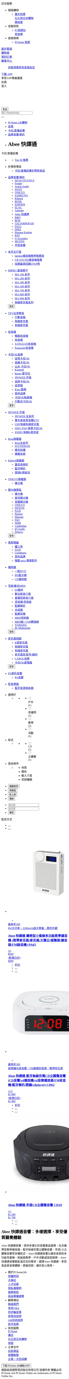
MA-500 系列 (22, 286)
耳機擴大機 (21, 501)
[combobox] (34, 113)
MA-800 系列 (22, 294)
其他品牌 (20, 393)
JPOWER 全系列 (24, 416)
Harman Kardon (23, 232)
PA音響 (19, 677)
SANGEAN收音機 (25, 344)
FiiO (17, 520)
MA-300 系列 (22, 282)
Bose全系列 (21, 443)
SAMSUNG (21, 195)
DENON (19, 508)
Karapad (19, 369)
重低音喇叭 (21, 464)
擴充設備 (20, 450)
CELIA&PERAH (24, 223)
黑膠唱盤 (13, 542)
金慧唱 (19, 385)
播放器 (12, 567)
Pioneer (19, 514)
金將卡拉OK (22, 381)
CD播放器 (21, 579)
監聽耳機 (20, 613)
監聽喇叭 (20, 605)
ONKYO (20, 192)
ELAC (18, 207)
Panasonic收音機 (24, 347)
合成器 (19, 609)
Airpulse (19, 210)
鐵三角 (19, 546)
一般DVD (20, 571)
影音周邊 (13, 684)
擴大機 (19, 483)
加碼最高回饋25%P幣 (27, 263)
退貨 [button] (21, 67)
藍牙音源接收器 (24, 688)
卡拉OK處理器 (23, 662)
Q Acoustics (21, 238)
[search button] (2, 116)
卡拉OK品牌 (15, 354)
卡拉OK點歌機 (23, 397)
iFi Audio (20, 529)
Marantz (19, 517)
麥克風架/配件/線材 (26, 654)
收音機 (12, 332)
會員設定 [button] (29, 67)
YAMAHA (21, 625)
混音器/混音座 (23, 601)
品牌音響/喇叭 (16, 177)
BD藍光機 (21, 575)
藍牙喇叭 (20, 468)
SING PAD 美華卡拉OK (29, 428)
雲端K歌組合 (22, 472)
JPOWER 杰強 (23, 377)
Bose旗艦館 (14, 439)
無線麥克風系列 (24, 302)
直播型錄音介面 (24, 597)
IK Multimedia (22, 628)
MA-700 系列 (22, 290)
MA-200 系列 (22, 278)
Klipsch (19, 198)
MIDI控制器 (22, 617)
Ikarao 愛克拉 (22, 373)
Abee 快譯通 (22, 214)
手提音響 (20, 245)
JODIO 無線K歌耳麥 (27, 432)
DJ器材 (19, 589)
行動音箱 (20, 317)
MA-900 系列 (22, 298)
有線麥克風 (21, 325)
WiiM (18, 523)
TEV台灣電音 (16, 313)
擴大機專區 (14, 489)
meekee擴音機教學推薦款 (29, 255)
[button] (34, 22)
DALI (18, 226)
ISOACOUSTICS (24, 180)
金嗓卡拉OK (22, 358)
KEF (17, 235)
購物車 (5, 52)
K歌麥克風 (21, 642)
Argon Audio (22, 186)
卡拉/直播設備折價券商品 (30, 170)
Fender (18, 183)
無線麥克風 (21, 321)
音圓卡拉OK (22, 362)
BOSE (18, 201)
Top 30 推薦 (21, 160)
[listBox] (34, 819)
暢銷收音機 (21, 336)
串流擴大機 (21, 497)
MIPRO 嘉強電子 (18, 270)
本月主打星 (14, 251)
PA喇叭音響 (15, 673)
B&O (18, 217)
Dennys (19, 532)
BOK (18, 220)
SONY (18, 189)
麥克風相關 (14, 638)
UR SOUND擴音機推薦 (28, 259)
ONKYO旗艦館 (17, 479)
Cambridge (20, 526)
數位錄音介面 (23, 593)
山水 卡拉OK (22, 366)
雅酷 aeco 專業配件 (26, 560)
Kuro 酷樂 (20, 389)
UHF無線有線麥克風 (27, 424)
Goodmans (20, 552)
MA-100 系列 (22, 274)
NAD (18, 511)
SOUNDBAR (22, 446)
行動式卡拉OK (23, 401)
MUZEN (19, 241)
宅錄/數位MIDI (16, 585)
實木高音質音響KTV (27, 420)
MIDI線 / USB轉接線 (27, 621)
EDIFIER (20, 204)
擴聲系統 (20, 454)
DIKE (18, 229)
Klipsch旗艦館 (16, 460)
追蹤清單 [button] (13, 67)
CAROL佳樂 (22, 658)
